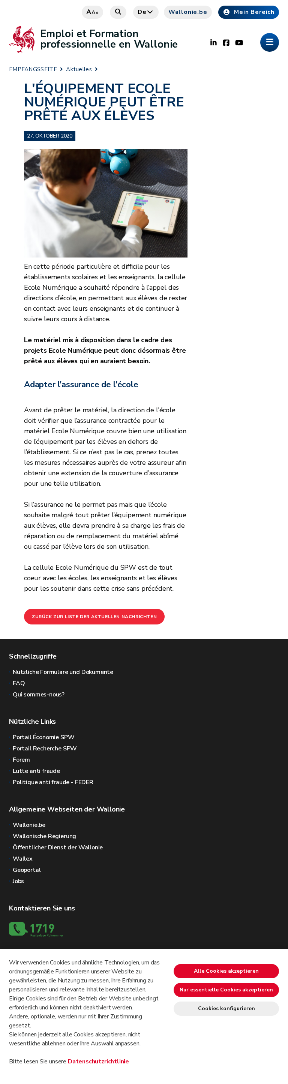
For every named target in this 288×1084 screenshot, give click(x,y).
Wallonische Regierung (44, 836)
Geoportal (26, 870)
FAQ (19, 683)
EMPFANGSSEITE (33, 69)
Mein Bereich (254, 12)
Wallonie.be (187, 12)
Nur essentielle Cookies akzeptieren (226, 989)
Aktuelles (79, 69)
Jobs (18, 881)
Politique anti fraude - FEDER (53, 782)
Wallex (23, 858)
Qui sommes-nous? (38, 694)
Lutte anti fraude (36, 771)
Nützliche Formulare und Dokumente (63, 672)
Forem (21, 760)
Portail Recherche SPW (45, 748)
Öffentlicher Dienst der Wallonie (58, 847)
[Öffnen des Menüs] (269, 42)
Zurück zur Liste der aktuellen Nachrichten (94, 617)
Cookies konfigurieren (226, 1008)
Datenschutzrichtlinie (98, 1061)
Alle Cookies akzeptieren (226, 971)
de (142, 12)
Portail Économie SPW (43, 737)
